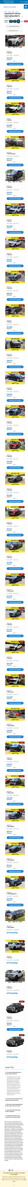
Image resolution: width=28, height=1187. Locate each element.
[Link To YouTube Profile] (12, 1170)
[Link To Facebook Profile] (9, 1170)
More (14, 61)
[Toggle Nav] (26, 7)
